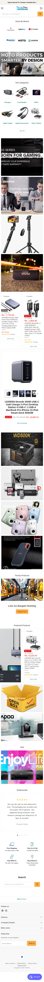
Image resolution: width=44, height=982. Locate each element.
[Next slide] (37, 393)
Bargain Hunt (22, 611)
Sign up (31, 943)
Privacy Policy (32, 963)
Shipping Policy (22, 965)
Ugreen (4, 329)
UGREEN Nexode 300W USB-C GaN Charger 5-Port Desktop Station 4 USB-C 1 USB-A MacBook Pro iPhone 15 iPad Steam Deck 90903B (22, 407)
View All (22, 131)
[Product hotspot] (11, 584)
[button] (8, 393)
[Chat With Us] (12, 860)
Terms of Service (10, 963)
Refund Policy (21, 963)
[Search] (40, 14)
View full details (22, 423)
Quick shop (10, 338)
